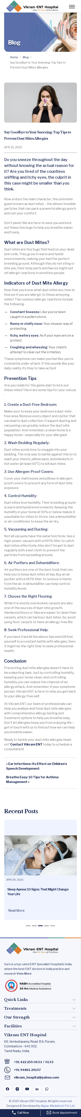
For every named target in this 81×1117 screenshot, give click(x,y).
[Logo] (31, 6)
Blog (26, 57)
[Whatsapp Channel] (46, 1089)
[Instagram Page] (17, 1089)
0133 (49, 1062)
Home (14, 57)
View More (24, 973)
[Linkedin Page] (37, 1089)
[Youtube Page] (27, 1089)
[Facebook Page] (7, 1089)
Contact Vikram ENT (26, 744)
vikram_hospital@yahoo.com (36, 1077)
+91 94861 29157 (27, 1070)
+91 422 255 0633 (28, 1062)
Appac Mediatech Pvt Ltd (58, 1105)
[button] (28, 925)
